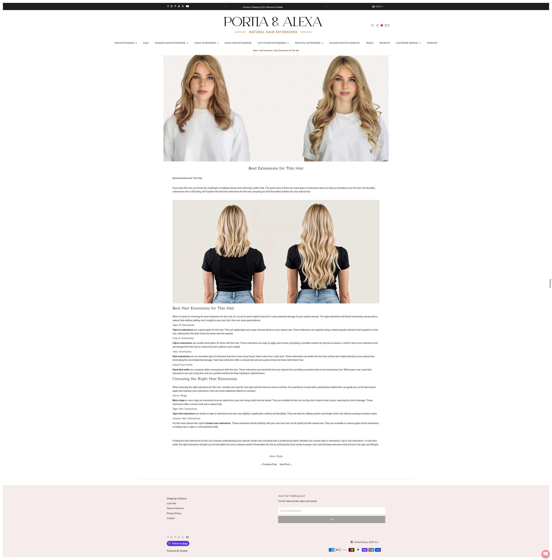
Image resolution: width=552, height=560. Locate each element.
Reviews (385, 43)
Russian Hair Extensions (170, 43)
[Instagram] (171, 6)
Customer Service (407, 43)
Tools (369, 43)
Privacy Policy (174, 513)
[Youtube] (187, 6)
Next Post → (286, 464)
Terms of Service (175, 508)
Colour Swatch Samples (344, 43)
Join (332, 519)
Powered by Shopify (177, 551)
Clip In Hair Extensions (272, 43)
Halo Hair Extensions (238, 43)
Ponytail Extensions (308, 43)
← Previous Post (268, 464)
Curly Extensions (205, 43)
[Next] (326, 6)
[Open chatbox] (546, 554)
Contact (171, 518)
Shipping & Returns (177, 498)
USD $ (378, 6)
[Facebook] (168, 6)
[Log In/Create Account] (377, 25)
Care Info (171, 503)
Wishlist (432, 43)
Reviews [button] (550, 283)
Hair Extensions (124, 43)
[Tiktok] (178, 6)
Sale (146, 43)
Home (255, 50)
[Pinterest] (175, 6)
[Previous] (225, 6)
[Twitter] (183, 6)
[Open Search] (372, 25)
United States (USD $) (365, 542)
